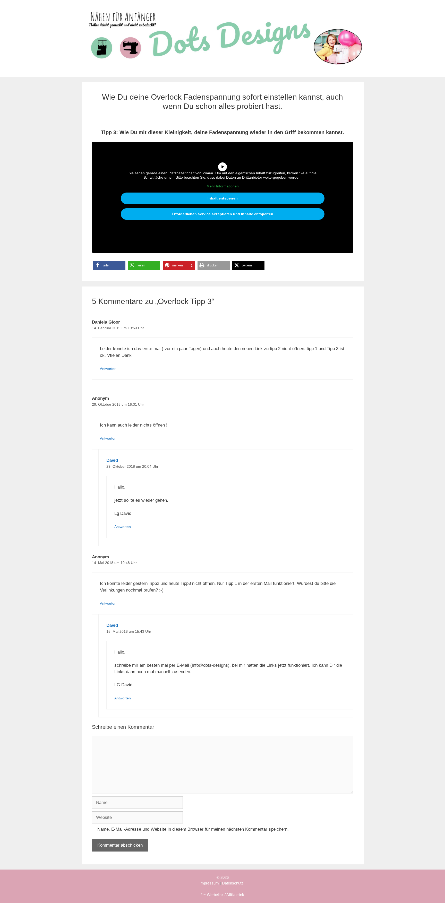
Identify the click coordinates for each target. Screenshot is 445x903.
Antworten (108, 369)
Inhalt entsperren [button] (223, 198)
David (112, 460)
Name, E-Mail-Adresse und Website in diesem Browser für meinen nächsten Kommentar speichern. (193, 829)
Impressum (209, 883)
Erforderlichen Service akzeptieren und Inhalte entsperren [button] (222, 214)
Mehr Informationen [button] (223, 186)
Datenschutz (232, 883)
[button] (109, 265)
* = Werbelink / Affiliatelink (222, 894)
